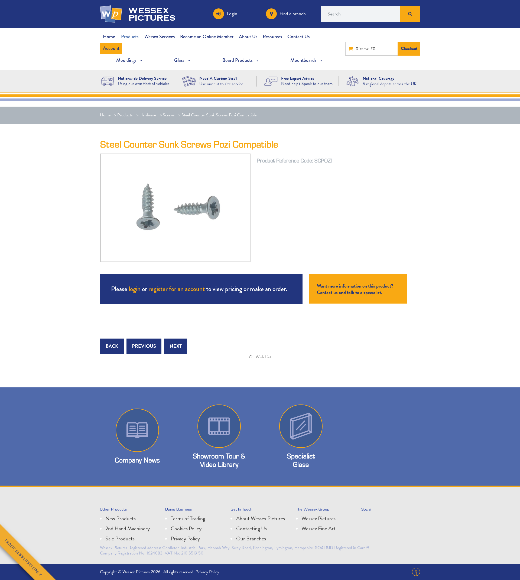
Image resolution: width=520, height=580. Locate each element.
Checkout (409, 48)
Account (111, 48)
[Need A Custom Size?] (189, 81)
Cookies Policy (186, 528)
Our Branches (251, 538)
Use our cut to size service (221, 84)
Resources (272, 36)
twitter (366, 520)
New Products (120, 518)
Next (176, 346)
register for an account (176, 289)
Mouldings (126, 60)
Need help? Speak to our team (307, 83)
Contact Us (298, 36)
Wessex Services (159, 36)
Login (232, 13)
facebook (390, 520)
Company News (137, 460)
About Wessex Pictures (260, 518)
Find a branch (293, 13)
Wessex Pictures (318, 518)
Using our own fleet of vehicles (143, 83)
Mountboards (303, 60)
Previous (144, 346)
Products (129, 36)
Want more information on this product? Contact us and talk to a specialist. (355, 289)
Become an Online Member (206, 36)
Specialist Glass (301, 460)
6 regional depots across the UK (390, 84)
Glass (179, 60)
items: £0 (367, 49)
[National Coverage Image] (352, 81)
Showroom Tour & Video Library (219, 460)
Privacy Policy (185, 538)
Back (112, 346)
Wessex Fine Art (318, 528)
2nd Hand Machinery (127, 528)
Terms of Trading (188, 518)
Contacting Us (251, 528)
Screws (169, 115)
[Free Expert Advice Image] (270, 80)
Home (109, 36)
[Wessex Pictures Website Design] (107, 80)
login (135, 289)
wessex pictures (152, 14)
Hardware (147, 115)
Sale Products (120, 538)
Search (410, 14)
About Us (248, 36)
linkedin (378, 520)
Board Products (237, 60)
